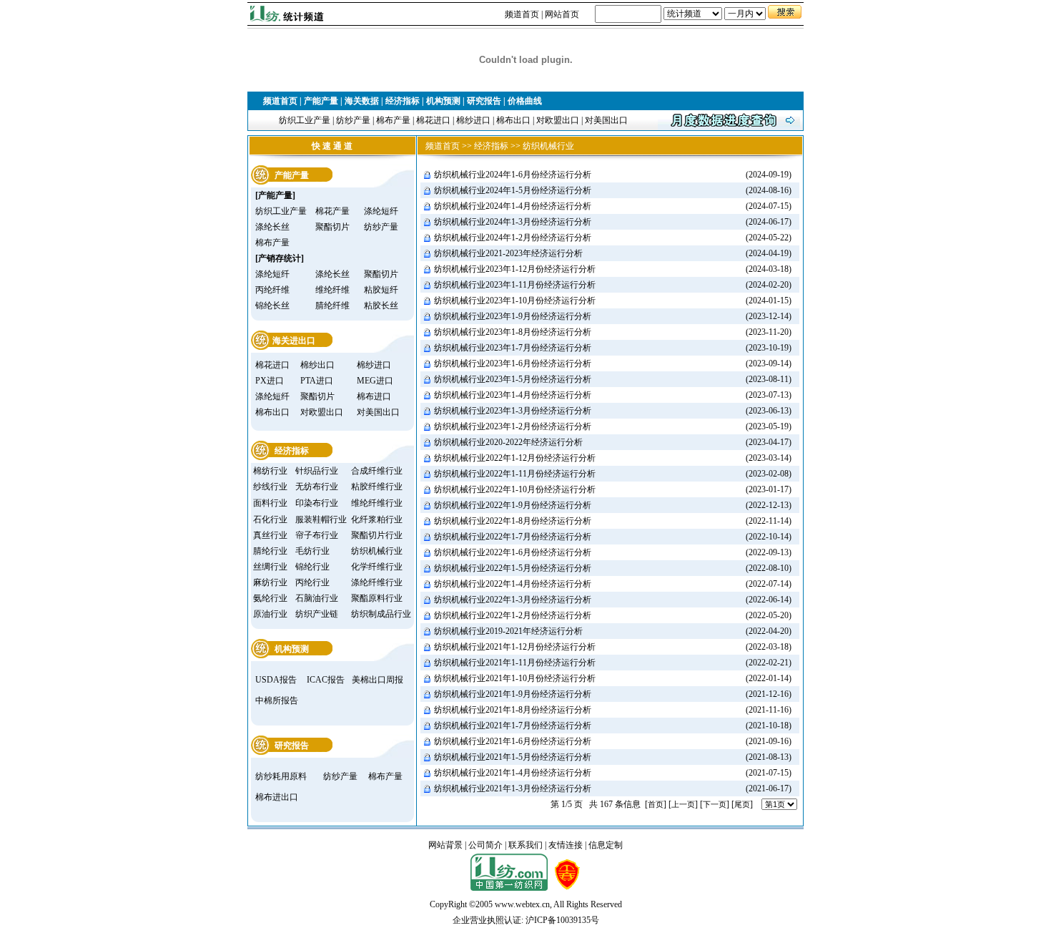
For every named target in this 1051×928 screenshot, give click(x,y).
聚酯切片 (332, 227)
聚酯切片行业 (377, 535)
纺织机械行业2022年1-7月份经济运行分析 (512, 537)
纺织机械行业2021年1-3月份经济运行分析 (512, 788)
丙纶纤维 (272, 290)
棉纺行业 (270, 471)
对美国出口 (606, 120)
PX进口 (269, 381)
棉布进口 (374, 396)
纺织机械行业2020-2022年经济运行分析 (508, 442)
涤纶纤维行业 (377, 582)
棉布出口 (513, 120)
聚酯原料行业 (377, 598)
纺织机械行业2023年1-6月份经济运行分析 (512, 363)
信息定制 (605, 845)
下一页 (714, 804)
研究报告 (484, 101)
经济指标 (402, 101)
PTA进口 (316, 381)
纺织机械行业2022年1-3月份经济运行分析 (512, 600)
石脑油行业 (316, 598)
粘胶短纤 (381, 290)
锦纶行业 (312, 567)
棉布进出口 (276, 797)
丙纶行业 (312, 582)
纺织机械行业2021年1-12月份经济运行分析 (515, 647)
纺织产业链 (316, 614)
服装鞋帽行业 (321, 519)
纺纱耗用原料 (281, 776)
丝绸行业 (270, 567)
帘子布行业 (316, 535)
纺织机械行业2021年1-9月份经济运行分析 (512, 694)
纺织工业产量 (304, 120)
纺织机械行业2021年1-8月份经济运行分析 (512, 710)
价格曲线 (525, 101)
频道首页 (522, 14)
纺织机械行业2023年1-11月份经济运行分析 (515, 285)
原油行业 (270, 614)
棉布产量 (393, 120)
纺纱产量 (353, 120)
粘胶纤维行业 (377, 487)
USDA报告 (276, 680)
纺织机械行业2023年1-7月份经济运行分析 (512, 348)
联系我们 (525, 845)
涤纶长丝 (272, 227)
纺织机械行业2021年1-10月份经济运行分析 (515, 678)
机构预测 (443, 101)
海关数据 (362, 101)
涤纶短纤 (381, 211)
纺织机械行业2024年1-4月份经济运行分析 (512, 206)
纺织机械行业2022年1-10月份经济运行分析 (515, 489)
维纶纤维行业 (377, 503)
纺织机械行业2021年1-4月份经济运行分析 (512, 773)
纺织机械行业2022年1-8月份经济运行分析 (512, 521)
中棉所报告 (276, 700)
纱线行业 (270, 487)
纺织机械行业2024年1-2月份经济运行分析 (512, 238)
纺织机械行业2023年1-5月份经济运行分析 (512, 379)
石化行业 (270, 519)
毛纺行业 (312, 551)
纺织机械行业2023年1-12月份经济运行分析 (515, 269)
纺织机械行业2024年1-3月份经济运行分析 (512, 222)
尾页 (742, 804)
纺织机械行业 (377, 551)
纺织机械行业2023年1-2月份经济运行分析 (512, 426)
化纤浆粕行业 (377, 519)
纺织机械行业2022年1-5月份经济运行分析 (512, 568)
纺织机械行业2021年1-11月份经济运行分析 (515, 663)
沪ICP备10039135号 (562, 920)
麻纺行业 (270, 582)
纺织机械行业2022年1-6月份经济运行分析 (512, 552)
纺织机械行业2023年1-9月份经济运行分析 (512, 316)
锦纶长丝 (272, 306)
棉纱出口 (317, 365)
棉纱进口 (473, 120)
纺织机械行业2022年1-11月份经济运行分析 (515, 474)
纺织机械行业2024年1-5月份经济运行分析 (512, 190)
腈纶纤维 (332, 306)
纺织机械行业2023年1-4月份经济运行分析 (512, 395)
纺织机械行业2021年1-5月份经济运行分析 (512, 757)
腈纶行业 (270, 551)
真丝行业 (270, 535)
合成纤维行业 (377, 471)
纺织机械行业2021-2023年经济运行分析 (508, 253)
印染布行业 (316, 503)
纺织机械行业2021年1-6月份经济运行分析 (512, 741)
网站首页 (562, 14)
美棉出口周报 (377, 680)
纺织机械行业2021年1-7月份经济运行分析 (512, 726)
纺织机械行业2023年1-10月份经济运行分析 (515, 301)
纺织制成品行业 (381, 614)
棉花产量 (332, 211)
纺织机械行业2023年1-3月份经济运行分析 (512, 411)
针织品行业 (316, 471)
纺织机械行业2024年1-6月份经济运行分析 (512, 175)
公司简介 (485, 845)
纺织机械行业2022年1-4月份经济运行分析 (512, 584)
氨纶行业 (270, 598)
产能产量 (321, 101)
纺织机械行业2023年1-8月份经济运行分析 (512, 332)
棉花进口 (433, 120)
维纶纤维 (332, 290)
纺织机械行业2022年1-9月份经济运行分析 (512, 505)
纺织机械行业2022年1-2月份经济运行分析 (512, 615)
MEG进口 (375, 381)
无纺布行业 (316, 487)
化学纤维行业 (377, 567)
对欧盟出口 (557, 120)
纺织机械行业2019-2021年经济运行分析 (508, 631)
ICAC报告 (326, 680)
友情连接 (565, 845)
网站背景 (445, 845)
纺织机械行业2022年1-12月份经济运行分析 (515, 458)
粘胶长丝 (381, 306)
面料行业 (270, 503)
